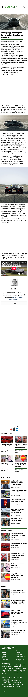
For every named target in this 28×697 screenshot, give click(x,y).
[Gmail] (11, 429)
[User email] (15, 303)
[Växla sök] (24, 7)
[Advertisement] (14, 91)
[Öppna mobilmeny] (2, 7)
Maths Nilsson (19, 41)
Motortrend (8, 48)
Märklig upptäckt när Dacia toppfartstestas (18, 631)
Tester (2, 41)
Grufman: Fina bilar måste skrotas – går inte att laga (21, 445)
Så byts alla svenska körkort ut (7, 464)
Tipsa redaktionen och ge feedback (12, 686)
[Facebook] (13, 303)
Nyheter (3, 450)
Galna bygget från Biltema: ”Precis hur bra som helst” (19, 622)
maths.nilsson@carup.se (14, 682)
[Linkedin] (17, 429)
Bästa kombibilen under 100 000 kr (6, 445)
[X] (14, 429)
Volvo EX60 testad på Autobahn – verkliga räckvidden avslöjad (18, 602)
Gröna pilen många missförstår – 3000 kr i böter (18, 535)
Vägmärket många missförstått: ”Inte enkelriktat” (20, 464)
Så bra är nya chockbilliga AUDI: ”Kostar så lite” (17, 612)
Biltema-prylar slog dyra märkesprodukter (18, 591)
